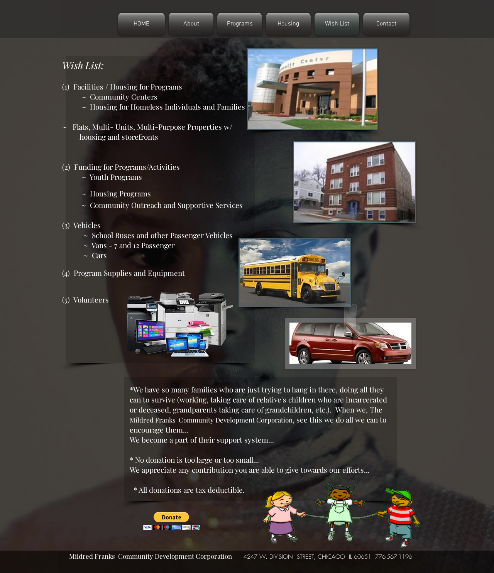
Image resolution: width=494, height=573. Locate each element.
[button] (171, 521)
